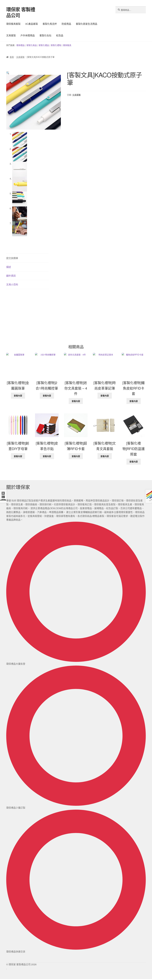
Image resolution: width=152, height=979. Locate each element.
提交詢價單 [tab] (12, 258)
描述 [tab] (8, 267)
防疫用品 (66, 23)
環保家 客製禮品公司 (20, 12)
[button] (7, 72)
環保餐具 (67, 45)
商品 (35, 45)
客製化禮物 (56, 45)
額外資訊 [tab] (11, 275)
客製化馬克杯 (50, 23)
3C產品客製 (31, 23)
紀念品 (59, 35)
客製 (28, 45)
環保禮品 (20, 45)
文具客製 (11, 35)
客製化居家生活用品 (86, 23)
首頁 (12, 56)
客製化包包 (45, 35)
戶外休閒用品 (27, 35)
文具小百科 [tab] (12, 284)
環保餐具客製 (13, 23)
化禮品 (46, 45)
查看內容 (18, 395)
